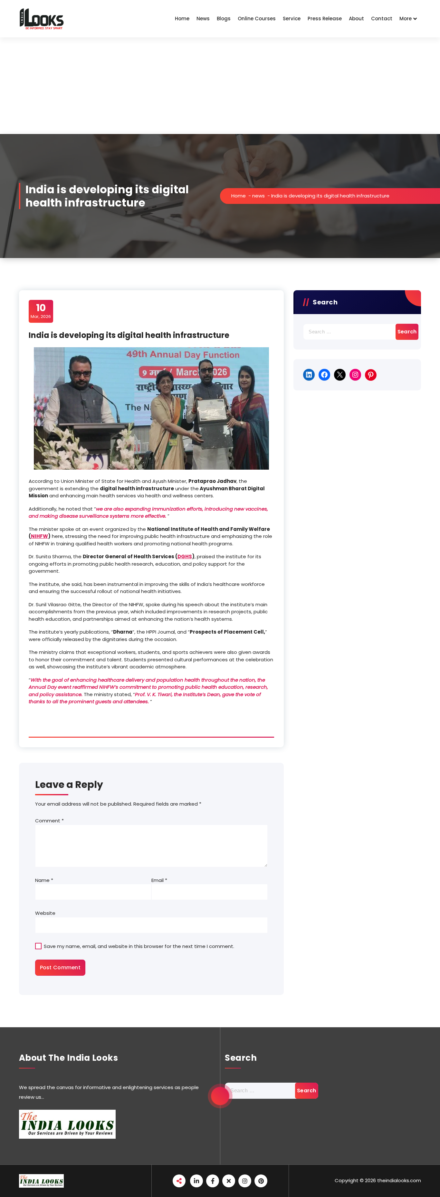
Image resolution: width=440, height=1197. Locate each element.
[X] (340, 374)
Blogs (224, 18)
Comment (49, 820)
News (203, 18)
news (258, 195)
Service (292, 18)
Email (159, 880)
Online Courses (257, 18)
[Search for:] (357, 332)
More (405, 18)
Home (182, 18)
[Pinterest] (371, 375)
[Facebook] (324, 374)
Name (44, 880)
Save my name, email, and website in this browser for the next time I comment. (139, 946)
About (356, 18)
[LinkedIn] (309, 374)
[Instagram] (355, 374)
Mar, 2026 (41, 311)
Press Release (325, 18)
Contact (381, 18)
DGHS (184, 556)
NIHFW (39, 536)
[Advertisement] (220, 86)
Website (45, 913)
